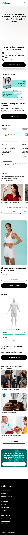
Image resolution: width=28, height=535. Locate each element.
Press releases (5, 507)
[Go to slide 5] (22, 163)
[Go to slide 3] (19, 163)
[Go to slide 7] (26, 163)
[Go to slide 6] (24, 163)
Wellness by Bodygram (7, 496)
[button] (24, 3)
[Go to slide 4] (20, 163)
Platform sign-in (5, 518)
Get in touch (4, 510)
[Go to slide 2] (17, 163)
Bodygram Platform (6, 490)
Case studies (4, 501)
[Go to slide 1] (15, 163)
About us (3, 504)
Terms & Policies (5, 515)
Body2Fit (3, 493)
